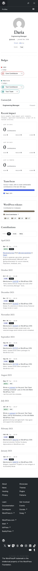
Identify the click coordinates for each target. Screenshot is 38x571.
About (4, 484)
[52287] (15, 326)
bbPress (6, 527)
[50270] (15, 440)
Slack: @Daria (19, 43)
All (9, 234)
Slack (5, 255)
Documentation (8, 506)
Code (14, 234)
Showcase (23, 484)
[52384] (15, 304)
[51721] (15, 348)
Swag (22, 513)
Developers (6, 509)
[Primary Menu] (33, 9)
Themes (22, 488)
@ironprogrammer (24, 253)
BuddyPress (8, 531)
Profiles (4, 9)
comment (12, 387)
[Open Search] (28, 3)
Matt (5, 524)
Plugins (22, 491)
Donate (23, 509)
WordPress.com (9, 520)
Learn (4, 502)
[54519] (15, 281)
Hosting (5, 491)
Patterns (22, 495)
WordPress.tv (8, 513)
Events (22, 506)
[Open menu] (34, 3)
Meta (21, 234)
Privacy (5, 495)
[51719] (15, 364)
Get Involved (24, 502)
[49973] (15, 462)
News (4, 488)
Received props (8, 253)
